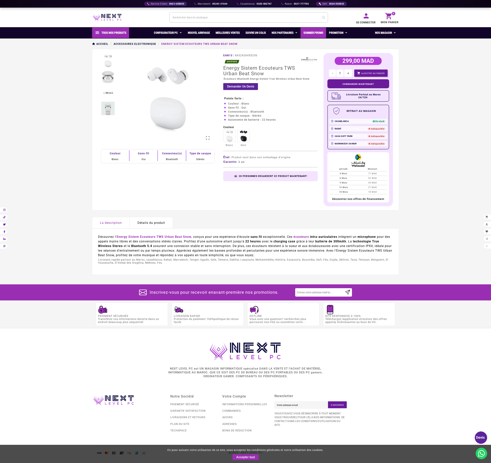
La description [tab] (111, 223)
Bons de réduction (237, 430)
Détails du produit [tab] (151, 223)
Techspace (178, 430)
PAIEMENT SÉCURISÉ (184, 404)
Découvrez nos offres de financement (358, 198)
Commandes (231, 410)
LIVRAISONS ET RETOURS (187, 417)
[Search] (323, 17)
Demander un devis (240, 86)
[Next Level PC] (107, 17)
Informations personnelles (244, 404)
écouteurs (301, 237)
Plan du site (179, 423)
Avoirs (227, 417)
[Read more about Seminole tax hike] (347, 292)
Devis (480, 437)
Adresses (229, 423)
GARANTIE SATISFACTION (188, 410)
